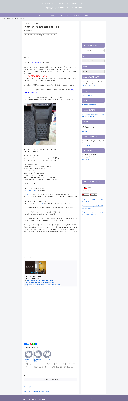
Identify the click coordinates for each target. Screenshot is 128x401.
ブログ (74, 364)
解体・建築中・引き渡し (49, 34)
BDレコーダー (28, 194)
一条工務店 (35, 367)
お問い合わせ (85, 159)
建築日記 (59, 367)
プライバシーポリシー (88, 145)
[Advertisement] (50, 46)
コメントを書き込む (51, 380)
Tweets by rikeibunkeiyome (89, 104)
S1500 (36, 203)
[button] (103, 50)
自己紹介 (84, 131)
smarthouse (42, 364)
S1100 (41, 203)
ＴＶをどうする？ (29, 386)
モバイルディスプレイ (30, 190)
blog (30, 364)
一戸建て (27, 367)
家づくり (47, 367)
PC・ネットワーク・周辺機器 (33, 34)
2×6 (26, 364)
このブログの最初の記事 (88, 85)
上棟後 (41, 367)
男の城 (26, 370)
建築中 (53, 367)
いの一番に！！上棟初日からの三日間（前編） (36, 391)
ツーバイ (68, 364)
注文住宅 (70, 367)
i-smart (35, 364)
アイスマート (50, 364)
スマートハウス (60, 364)
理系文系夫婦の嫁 (87, 95)
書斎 (65, 367)
